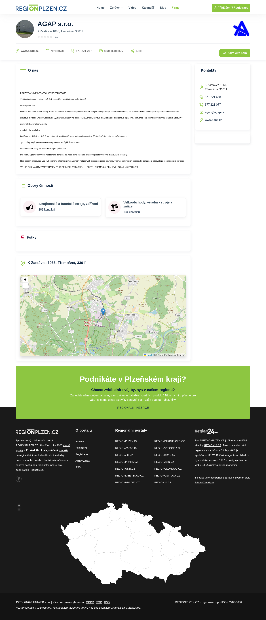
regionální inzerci (47, 464)
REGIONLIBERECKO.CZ (129, 475)
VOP (99, 602)
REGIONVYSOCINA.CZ (167, 448)
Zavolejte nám (237, 53)
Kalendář (148, 7)
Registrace (240, 7)
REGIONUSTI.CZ (125, 468)
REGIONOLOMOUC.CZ (168, 468)
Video (132, 7)
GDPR (90, 602)
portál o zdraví (223, 477)
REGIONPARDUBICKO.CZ (169, 441)
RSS (78, 467)
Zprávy (115, 7)
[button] (103, 312)
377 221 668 (213, 97)
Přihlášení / (225, 7)
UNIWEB (213, 455)
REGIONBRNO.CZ (165, 454)
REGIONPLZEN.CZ (126, 441)
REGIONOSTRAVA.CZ (167, 475)
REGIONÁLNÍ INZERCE (133, 407)
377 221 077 (213, 104)
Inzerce (79, 441)
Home (100, 7)
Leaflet (150, 354)
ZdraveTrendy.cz (204, 482)
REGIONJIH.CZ (124, 454)
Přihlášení (81, 447)
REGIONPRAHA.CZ (126, 461)
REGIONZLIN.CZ (164, 461)
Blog (163, 7)
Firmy (176, 7)
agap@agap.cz (214, 112)
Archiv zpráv (82, 460)
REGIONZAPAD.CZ (126, 448)
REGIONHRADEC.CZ (127, 482)
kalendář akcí (46, 455)
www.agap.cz (213, 119)
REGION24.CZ (162, 482)
